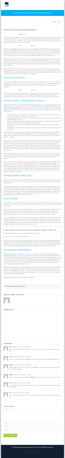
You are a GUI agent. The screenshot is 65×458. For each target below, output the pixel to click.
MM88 (10, 364)
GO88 (10, 356)
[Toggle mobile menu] (60, 2)
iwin (10, 346)
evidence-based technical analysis (12, 108)
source (26, 236)
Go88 (27, 359)
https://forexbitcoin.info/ (35, 95)
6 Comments (31, 277)
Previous (54, 22)
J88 (10, 383)
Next (59, 22)
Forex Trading (24, 277)
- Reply (28, 346)
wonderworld (8, 277)
